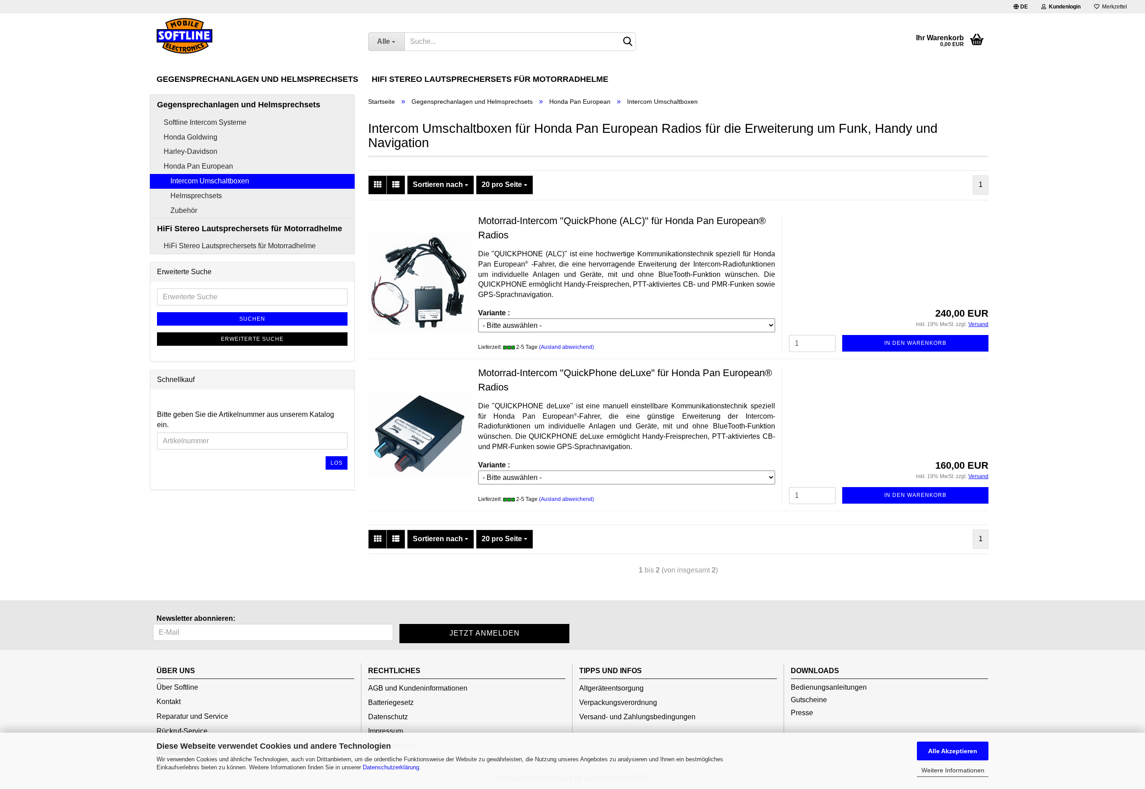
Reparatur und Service (192, 716)
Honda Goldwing (190, 137)
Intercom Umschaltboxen (209, 181)
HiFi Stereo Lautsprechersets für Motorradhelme (490, 79)
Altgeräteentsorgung (611, 688)
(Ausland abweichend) (566, 347)
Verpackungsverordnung (618, 702)
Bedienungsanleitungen (829, 687)
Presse (802, 713)
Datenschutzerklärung (391, 767)
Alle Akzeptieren (952, 751)
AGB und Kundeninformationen (417, 688)
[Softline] (256, 35)
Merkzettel (1113, 7)
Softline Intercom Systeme (205, 122)
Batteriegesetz (391, 702)
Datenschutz (388, 717)
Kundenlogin (1063, 7)
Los (337, 463)
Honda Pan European (198, 166)
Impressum (385, 731)
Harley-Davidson (190, 151)
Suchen (252, 319)
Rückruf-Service (182, 731)
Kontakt (169, 701)
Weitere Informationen (952, 770)
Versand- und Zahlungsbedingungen (637, 717)
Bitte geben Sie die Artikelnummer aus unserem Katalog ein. (245, 419)
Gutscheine (809, 700)
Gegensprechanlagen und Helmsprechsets (257, 79)
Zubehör (183, 210)
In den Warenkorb (915, 343)
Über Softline (177, 687)
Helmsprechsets (196, 195)
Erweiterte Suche (252, 339)
